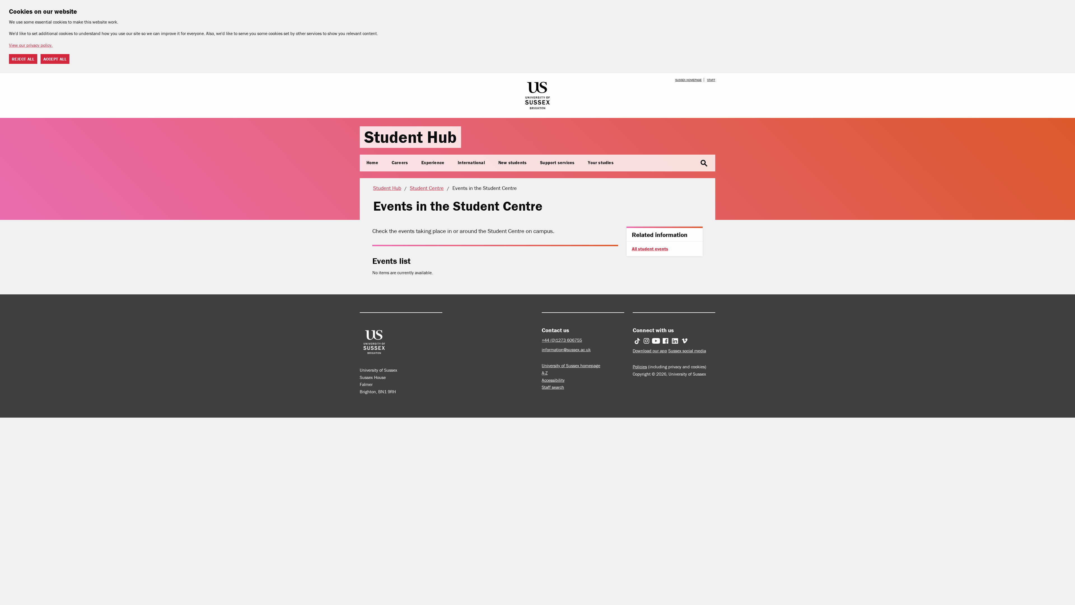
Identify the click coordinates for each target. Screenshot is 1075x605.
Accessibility (553, 380)
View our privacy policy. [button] (31, 45)
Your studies (600, 162)
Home (372, 162)
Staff (711, 80)
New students (512, 162)
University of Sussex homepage (571, 365)
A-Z (545, 373)
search (704, 163)
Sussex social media (687, 350)
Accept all (55, 59)
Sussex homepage (688, 80)
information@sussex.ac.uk (566, 349)
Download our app (650, 350)
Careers (400, 162)
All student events (650, 249)
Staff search (553, 387)
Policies (640, 366)
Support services (557, 162)
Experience (432, 162)
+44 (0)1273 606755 (562, 340)
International (471, 162)
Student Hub (410, 136)
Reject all (23, 59)
